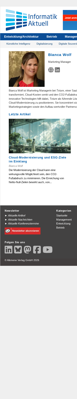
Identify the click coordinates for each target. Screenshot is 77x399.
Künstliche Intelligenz (18, 43)
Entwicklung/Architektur (21, 36)
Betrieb (52, 36)
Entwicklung (63, 223)
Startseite (61, 215)
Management (64, 219)
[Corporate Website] (51, 70)
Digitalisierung (44, 43)
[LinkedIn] (58, 70)
